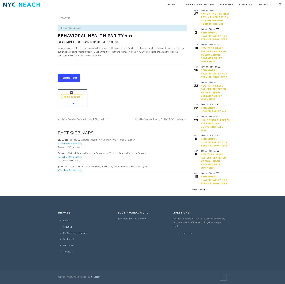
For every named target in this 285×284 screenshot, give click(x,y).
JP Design (95, 277)
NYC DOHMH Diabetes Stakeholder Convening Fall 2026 (215, 125)
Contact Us (68, 252)
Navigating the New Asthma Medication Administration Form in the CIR (215, 18)
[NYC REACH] (21, 4)
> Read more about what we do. (131, 219)
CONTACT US (185, 233)
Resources (68, 245)
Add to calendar (72, 96)
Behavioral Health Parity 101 (213, 109)
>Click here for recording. (70, 157)
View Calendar (198, 189)
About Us (67, 227)
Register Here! (69, 78)
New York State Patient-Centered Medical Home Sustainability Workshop (213, 54)
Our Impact (68, 239)
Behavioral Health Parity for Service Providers (214, 36)
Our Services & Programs (75, 233)
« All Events (64, 18)
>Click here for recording (70, 143)
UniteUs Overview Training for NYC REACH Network (83, 119)
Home (66, 220)
